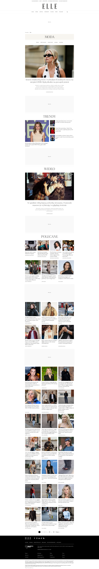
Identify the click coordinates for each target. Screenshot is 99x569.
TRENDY (37, 42)
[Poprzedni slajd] (25, 245)
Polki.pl (51, 553)
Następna (57, 532)
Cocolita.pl (26, 557)
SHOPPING (61, 42)
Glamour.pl (26, 555)
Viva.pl (63, 553)
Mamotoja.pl (39, 553)
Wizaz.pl (63, 555)
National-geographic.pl (40, 557)
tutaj (32, 567)
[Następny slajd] (73, 245)
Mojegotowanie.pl (39, 555)
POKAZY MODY (50, 42)
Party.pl (26, 553)
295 (49, 532)
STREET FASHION (43, 42)
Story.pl (63, 557)
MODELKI (56, 42)
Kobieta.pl (51, 555)
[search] (67, 12)
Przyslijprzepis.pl (52, 557)
